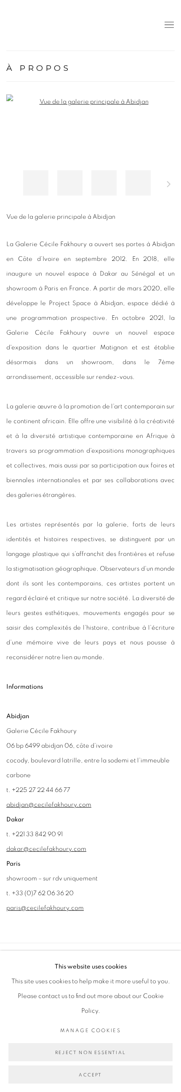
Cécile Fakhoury (56, 25)
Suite (169, 185)
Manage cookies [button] (90, 1030)
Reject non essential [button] (90, 1052)
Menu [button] (168, 25)
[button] (35, 183)
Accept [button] (90, 1075)
